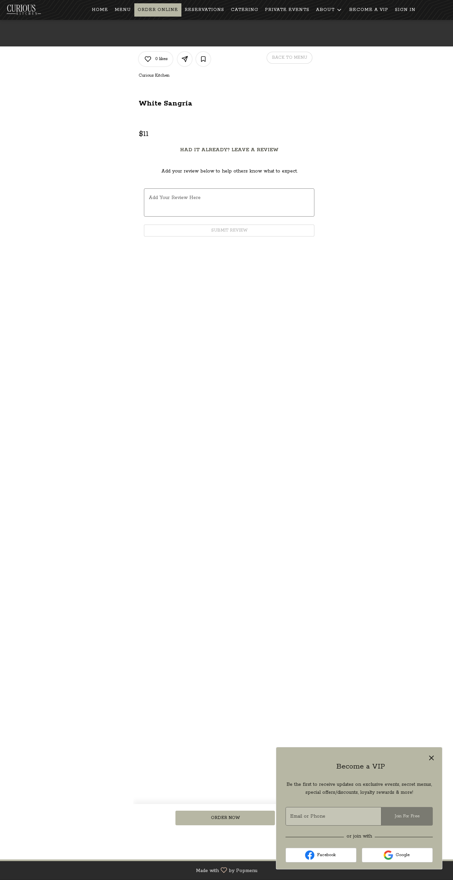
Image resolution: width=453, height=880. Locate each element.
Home (100, 10)
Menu (123, 10)
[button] (329, 10)
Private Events (287, 10)
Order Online (158, 10)
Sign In (405, 10)
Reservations (204, 10)
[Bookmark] (203, 59)
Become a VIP (368, 10)
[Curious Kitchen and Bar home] (35, 10)
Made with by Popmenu (131, 870)
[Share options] (184, 59)
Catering (244, 10)
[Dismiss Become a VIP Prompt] (431, 758)
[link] (225, 818)
